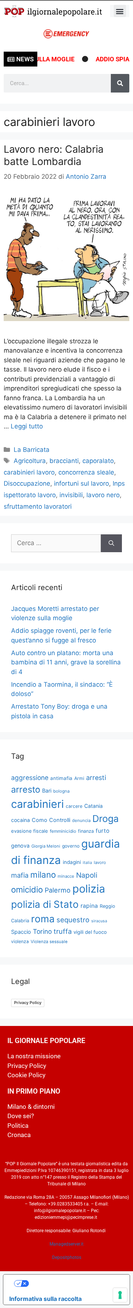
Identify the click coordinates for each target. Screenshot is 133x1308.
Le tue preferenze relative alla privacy (74, 1283)
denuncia (81, 820)
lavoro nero (103, 495)
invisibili (71, 495)
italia (87, 862)
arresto (25, 789)
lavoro (100, 862)
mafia (19, 875)
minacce (66, 876)
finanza (86, 831)
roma (43, 919)
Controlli (59, 820)
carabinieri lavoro (29, 472)
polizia (88, 888)
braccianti (64, 460)
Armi (79, 778)
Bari (46, 790)
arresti (96, 777)
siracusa (99, 921)
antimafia (61, 778)
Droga (105, 818)
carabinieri (37, 803)
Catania (93, 806)
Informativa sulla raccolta (45, 1298)
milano (43, 875)
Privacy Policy (27, 1002)
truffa (63, 931)
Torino (42, 931)
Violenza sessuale (49, 941)
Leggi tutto (27, 426)
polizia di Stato (45, 904)
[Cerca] (120, 83)
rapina (89, 905)
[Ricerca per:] (56, 543)
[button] (120, 11)
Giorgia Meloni (45, 846)
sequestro (73, 920)
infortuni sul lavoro (81, 483)
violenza (20, 941)
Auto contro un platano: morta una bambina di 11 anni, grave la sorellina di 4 (66, 662)
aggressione (29, 777)
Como (39, 820)
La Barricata (32, 449)
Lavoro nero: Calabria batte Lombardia (53, 155)
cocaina (20, 820)
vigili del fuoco (90, 932)
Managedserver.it (66, 1244)
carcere (74, 806)
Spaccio (21, 932)
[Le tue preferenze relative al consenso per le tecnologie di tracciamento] (120, 1295)
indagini (72, 862)
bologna (61, 791)
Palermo (58, 890)
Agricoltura (30, 460)
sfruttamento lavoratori (38, 506)
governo (70, 846)
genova (20, 845)
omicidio (27, 889)
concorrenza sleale (86, 472)
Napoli (87, 875)
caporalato (98, 460)
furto (102, 830)
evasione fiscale (29, 831)
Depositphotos (66, 1257)
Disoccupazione (27, 483)
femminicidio (63, 831)
